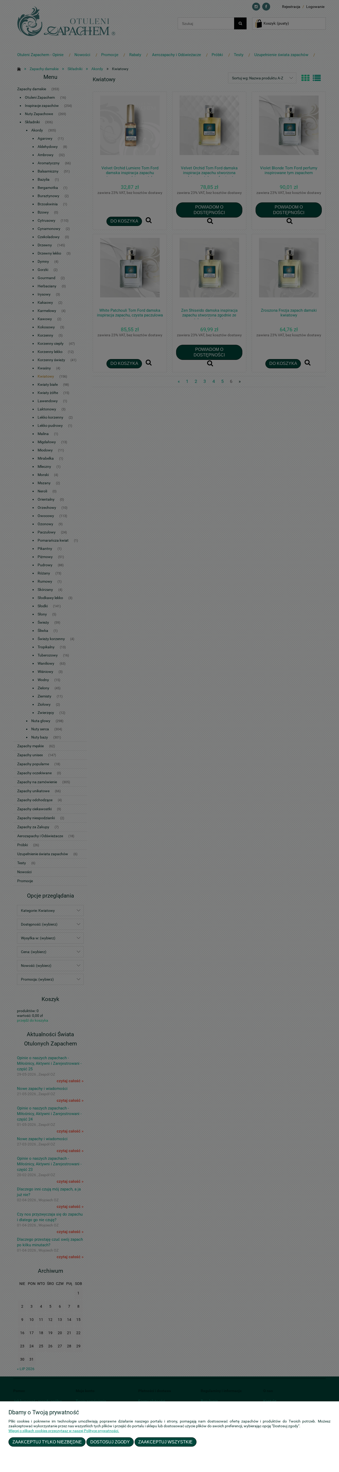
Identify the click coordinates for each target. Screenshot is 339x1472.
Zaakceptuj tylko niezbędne (47, 1441)
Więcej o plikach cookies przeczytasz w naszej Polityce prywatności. (63, 1431)
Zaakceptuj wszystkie (165, 1441)
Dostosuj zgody (110, 1441)
